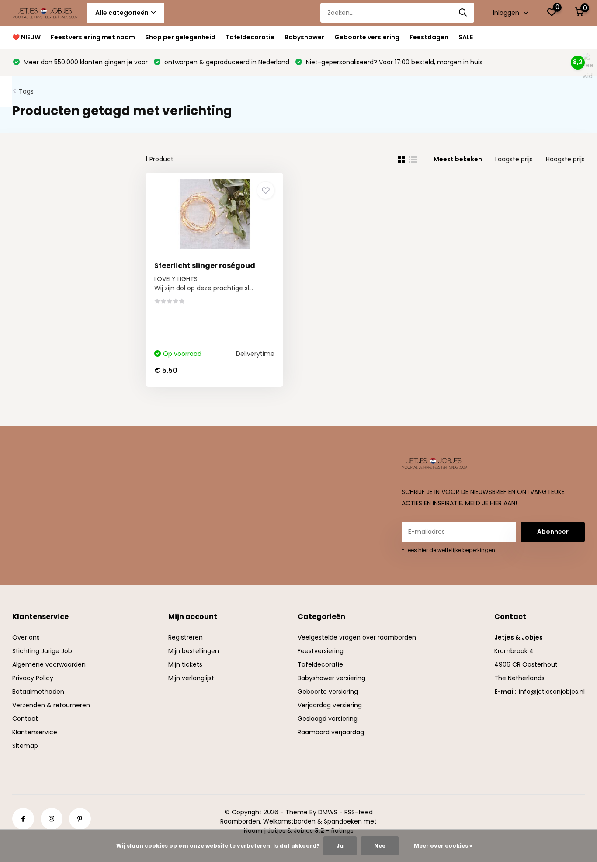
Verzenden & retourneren (51, 705)
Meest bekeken (458, 159)
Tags (26, 91)
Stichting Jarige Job (42, 650)
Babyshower (304, 37)
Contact (25, 718)
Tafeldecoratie (250, 37)
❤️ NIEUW (26, 37)
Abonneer (553, 531)
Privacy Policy (32, 678)
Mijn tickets (185, 664)
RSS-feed (358, 812)
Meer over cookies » (443, 845)
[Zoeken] (463, 13)
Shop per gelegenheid (180, 37)
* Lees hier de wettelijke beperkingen (448, 550)
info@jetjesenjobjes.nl (552, 691)
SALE (465, 37)
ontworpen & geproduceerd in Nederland (226, 62)
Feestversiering (321, 650)
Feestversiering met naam (93, 37)
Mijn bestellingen (193, 650)
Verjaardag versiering (330, 705)
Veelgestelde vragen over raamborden (357, 637)
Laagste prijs (514, 159)
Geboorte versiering (366, 37)
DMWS (327, 812)
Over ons (26, 637)
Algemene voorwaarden (49, 664)
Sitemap (25, 745)
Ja (340, 845)
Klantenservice (34, 732)
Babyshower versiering (331, 678)
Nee (379, 845)
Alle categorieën (122, 12)
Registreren (185, 637)
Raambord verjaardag (331, 732)
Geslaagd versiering (328, 718)
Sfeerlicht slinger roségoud (204, 266)
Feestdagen (429, 37)
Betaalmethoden (38, 691)
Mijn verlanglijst (191, 678)
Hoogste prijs (565, 159)
